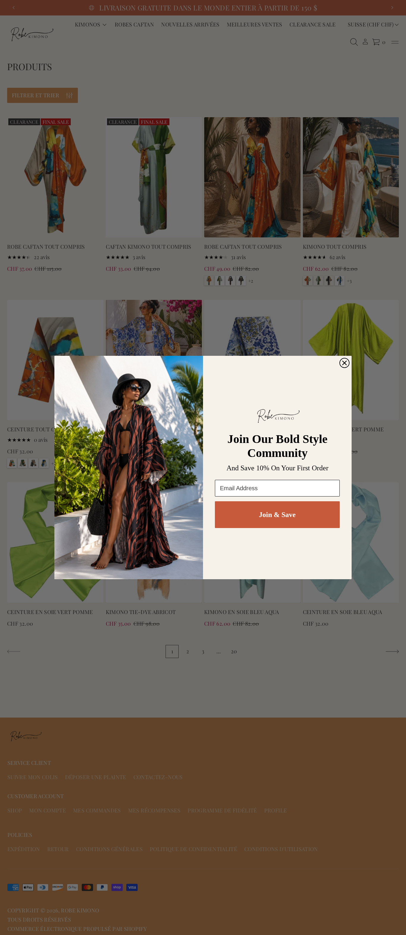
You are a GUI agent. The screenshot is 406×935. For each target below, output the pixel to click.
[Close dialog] (344, 363)
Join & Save (277, 515)
